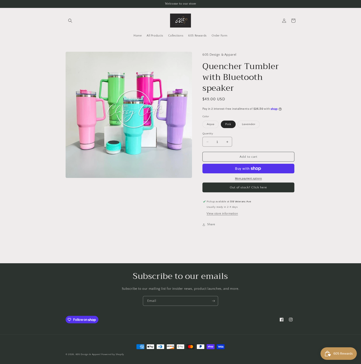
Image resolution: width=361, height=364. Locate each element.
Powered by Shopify (112, 354)
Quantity (207, 133)
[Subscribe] (213, 301)
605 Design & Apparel (88, 354)
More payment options (248, 178)
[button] (70, 20)
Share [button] (211, 224)
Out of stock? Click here (248, 187)
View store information (222, 213)
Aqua (213, 125)
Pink (228, 124)
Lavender (251, 125)
